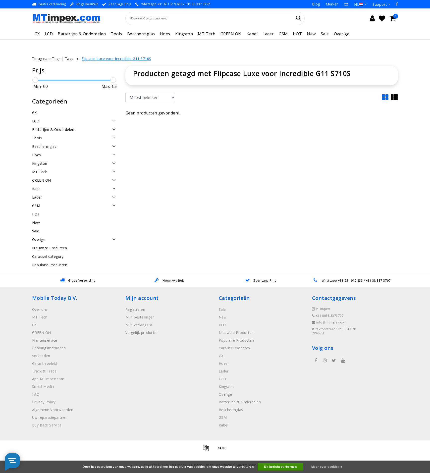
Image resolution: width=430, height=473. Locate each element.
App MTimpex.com (48, 378)
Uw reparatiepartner (49, 417)
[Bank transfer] (222, 450)
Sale (325, 34)
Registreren (135, 309)
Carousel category (234, 348)
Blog (316, 4)
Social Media (43, 386)
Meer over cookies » (326, 467)
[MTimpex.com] (66, 18)
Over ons (40, 309)
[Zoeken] (298, 18)
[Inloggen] (372, 18)
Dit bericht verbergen (280, 467)
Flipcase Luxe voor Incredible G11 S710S (116, 58)
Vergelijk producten (142, 332)
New (311, 34)
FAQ (35, 394)
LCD (49, 34)
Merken (332, 4)
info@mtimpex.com (331, 322)
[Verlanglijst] (382, 18)
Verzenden (41, 355)
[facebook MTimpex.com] (316, 361)
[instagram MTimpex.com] (324, 361)
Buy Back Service (47, 425)
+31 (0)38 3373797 (329, 316)
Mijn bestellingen (140, 317)
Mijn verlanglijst (139, 324)
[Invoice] (207, 450)
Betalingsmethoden (49, 348)
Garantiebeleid (44, 363)
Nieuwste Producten (236, 332)
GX (37, 34)
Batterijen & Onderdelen (82, 34)
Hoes (165, 34)
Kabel (252, 34)
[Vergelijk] (346, 4)
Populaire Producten (236, 340)
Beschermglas (141, 34)
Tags (69, 58)
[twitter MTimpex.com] (334, 361)
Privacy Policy (44, 402)
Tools (116, 34)
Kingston (184, 34)
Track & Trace (44, 371)
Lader (268, 34)
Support (380, 4)
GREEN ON (231, 34)
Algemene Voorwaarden (52, 409)
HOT (297, 34)
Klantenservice (44, 340)
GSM (283, 34)
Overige (341, 34)
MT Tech (206, 34)
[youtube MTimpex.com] (343, 361)
